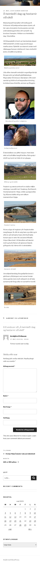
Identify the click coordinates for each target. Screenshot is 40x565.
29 (25, 525)
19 (10, 521)
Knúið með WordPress (11, 560)
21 (20, 521)
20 (15, 521)
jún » (30, 529)
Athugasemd (9, 366)
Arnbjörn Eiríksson (18, 336)
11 (5, 517)
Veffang (6, 418)
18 (5, 521)
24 (35, 521)
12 (10, 517)
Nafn (5, 396)
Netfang (7, 407)
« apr (10, 529)
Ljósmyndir (23, 318)
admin (17, 11)
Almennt (10, 318)
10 (35, 513)
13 (15, 517)
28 (20, 525)
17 (35, 517)
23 (30, 521)
